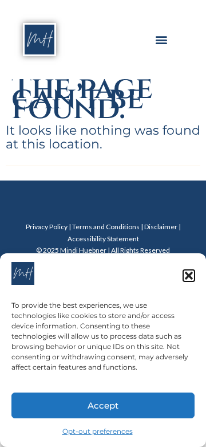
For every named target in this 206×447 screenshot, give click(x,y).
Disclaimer (160, 226)
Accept (103, 405)
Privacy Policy (47, 226)
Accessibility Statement (103, 238)
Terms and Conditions (106, 226)
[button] (189, 275)
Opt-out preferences (97, 431)
